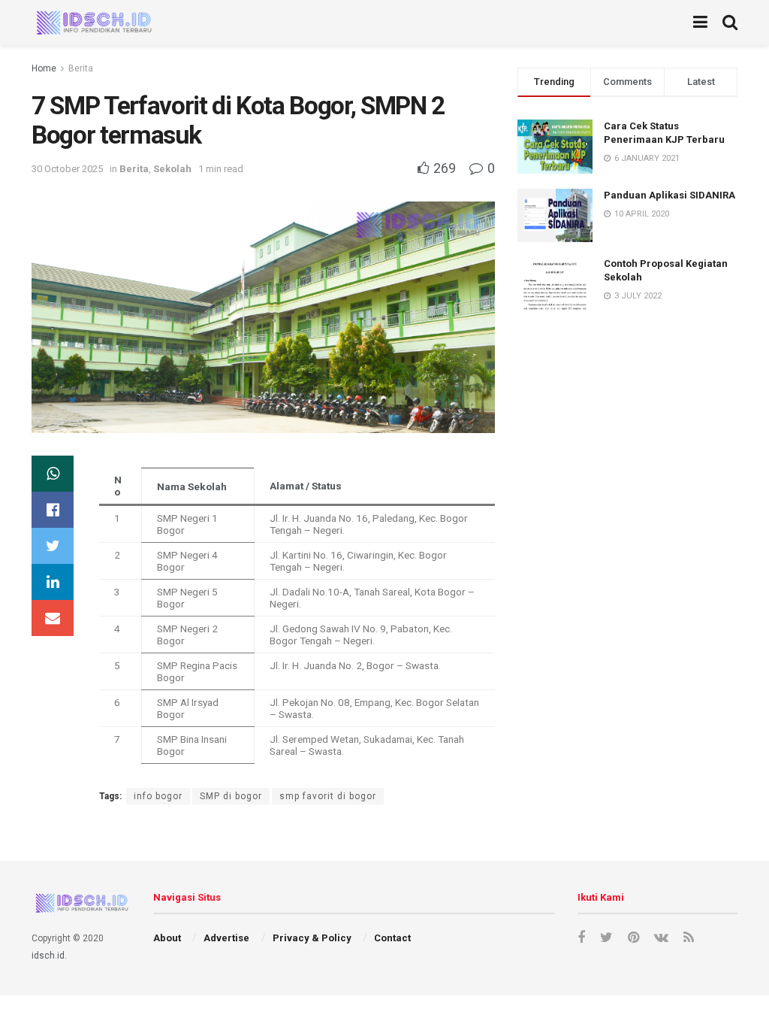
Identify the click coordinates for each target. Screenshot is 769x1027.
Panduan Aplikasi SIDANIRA (669, 195)
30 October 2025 (67, 168)
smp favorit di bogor (327, 796)
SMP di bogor (231, 796)
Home (44, 68)
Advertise (226, 938)
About (167, 938)
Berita (80, 68)
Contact (392, 938)
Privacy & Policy (312, 938)
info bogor (158, 796)
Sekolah (172, 168)
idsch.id (48, 955)
